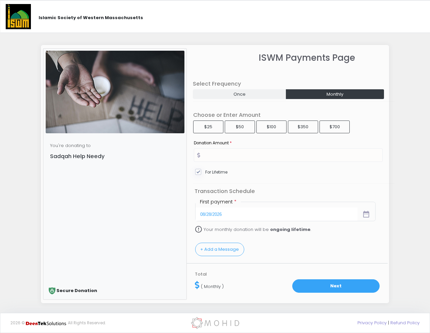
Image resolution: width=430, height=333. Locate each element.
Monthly (335, 94)
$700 (335, 127)
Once (239, 94)
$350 (303, 127)
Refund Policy (405, 323)
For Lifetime (216, 172)
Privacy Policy (372, 323)
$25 (208, 127)
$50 (240, 127)
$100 (271, 127)
